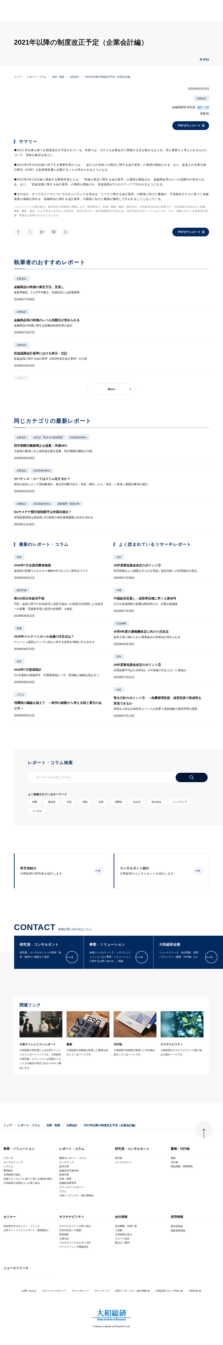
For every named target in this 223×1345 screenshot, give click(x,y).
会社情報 (121, 1217)
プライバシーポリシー (54, 1290)
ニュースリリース (16, 1268)
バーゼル (37, 811)
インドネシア (179, 801)
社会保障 (121, 623)
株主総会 (156, 801)
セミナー (9, 1217)
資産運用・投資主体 (68, 503)
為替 (101, 801)
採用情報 (177, 1217)
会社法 (136, 801)
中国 (118, 590)
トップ (17, 76)
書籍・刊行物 (180, 1148)
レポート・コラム (36, 76)
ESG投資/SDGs (78, 437)
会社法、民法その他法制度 (48, 437)
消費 (34, 801)
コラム (20, 694)
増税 (85, 801)
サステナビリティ (71, 1217)
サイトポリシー (80, 1290)
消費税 (118, 801)
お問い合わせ (29, 1290)
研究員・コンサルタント (132, 1148)
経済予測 (21, 590)
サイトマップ (102, 1290)
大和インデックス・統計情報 (131, 1290)
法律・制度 (58, 76)
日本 (19, 557)
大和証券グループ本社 (167, 1290)
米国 (19, 628)
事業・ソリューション (19, 1148)
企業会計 (74, 76)
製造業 (51, 801)
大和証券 (193, 1290)
